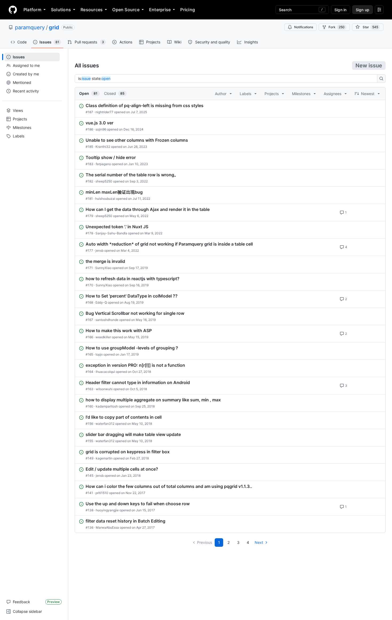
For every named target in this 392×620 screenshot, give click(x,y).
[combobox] (227, 79)
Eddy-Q (101, 302)
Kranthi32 (102, 147)
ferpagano (103, 164)
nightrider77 (104, 112)
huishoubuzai (105, 199)
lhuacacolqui (105, 372)
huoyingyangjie (107, 510)
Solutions (61, 9)
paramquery (30, 27)
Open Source (125, 9)
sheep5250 (103, 181)
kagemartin (104, 458)
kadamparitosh (107, 406)
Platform (32, 9)
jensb (99, 250)
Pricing (187, 9)
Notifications (303, 27)
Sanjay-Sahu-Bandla (111, 233)
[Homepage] (13, 9)
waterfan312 (104, 424)
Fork (337, 27)
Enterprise (160, 9)
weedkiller (103, 337)
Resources (92, 9)
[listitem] (230, 108)
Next (259, 542)
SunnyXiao (103, 268)
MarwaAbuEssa (107, 527)
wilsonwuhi (104, 389)
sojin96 (100, 129)
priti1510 (101, 493)
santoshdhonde (106, 320)
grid (54, 27)
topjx (99, 354)
